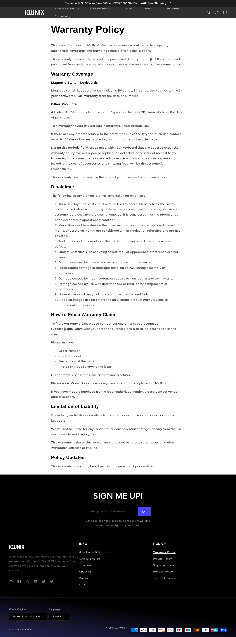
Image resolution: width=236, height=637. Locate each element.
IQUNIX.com (25, 630)
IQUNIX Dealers (89, 559)
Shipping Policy (163, 565)
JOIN (144, 511)
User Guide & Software (94, 552)
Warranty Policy (164, 552)
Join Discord (87, 565)
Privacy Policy (163, 571)
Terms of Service (164, 578)
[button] (66, 9)
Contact (84, 578)
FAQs (82, 584)
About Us (85, 571)
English (57, 617)
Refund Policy (162, 559)
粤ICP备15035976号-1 (116, 628)
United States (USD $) (26, 617)
